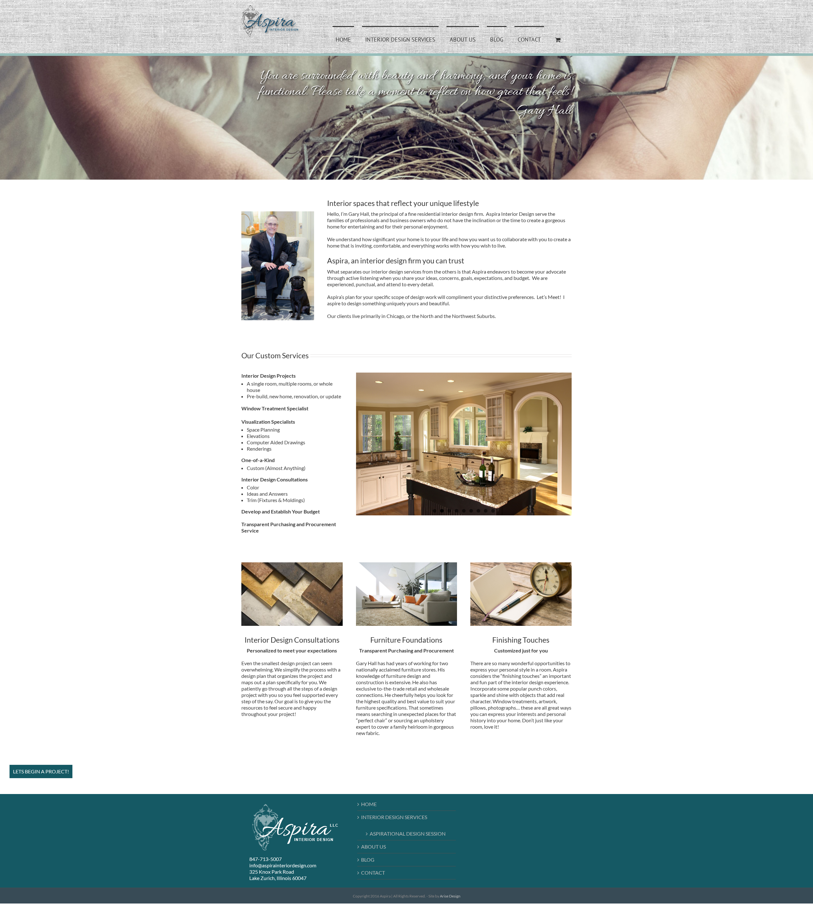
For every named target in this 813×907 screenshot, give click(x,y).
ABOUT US (373, 847)
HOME (369, 804)
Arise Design (450, 896)
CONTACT (373, 873)
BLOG (367, 860)
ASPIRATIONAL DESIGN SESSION (408, 834)
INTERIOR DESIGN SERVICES (394, 817)
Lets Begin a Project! (41, 771)
